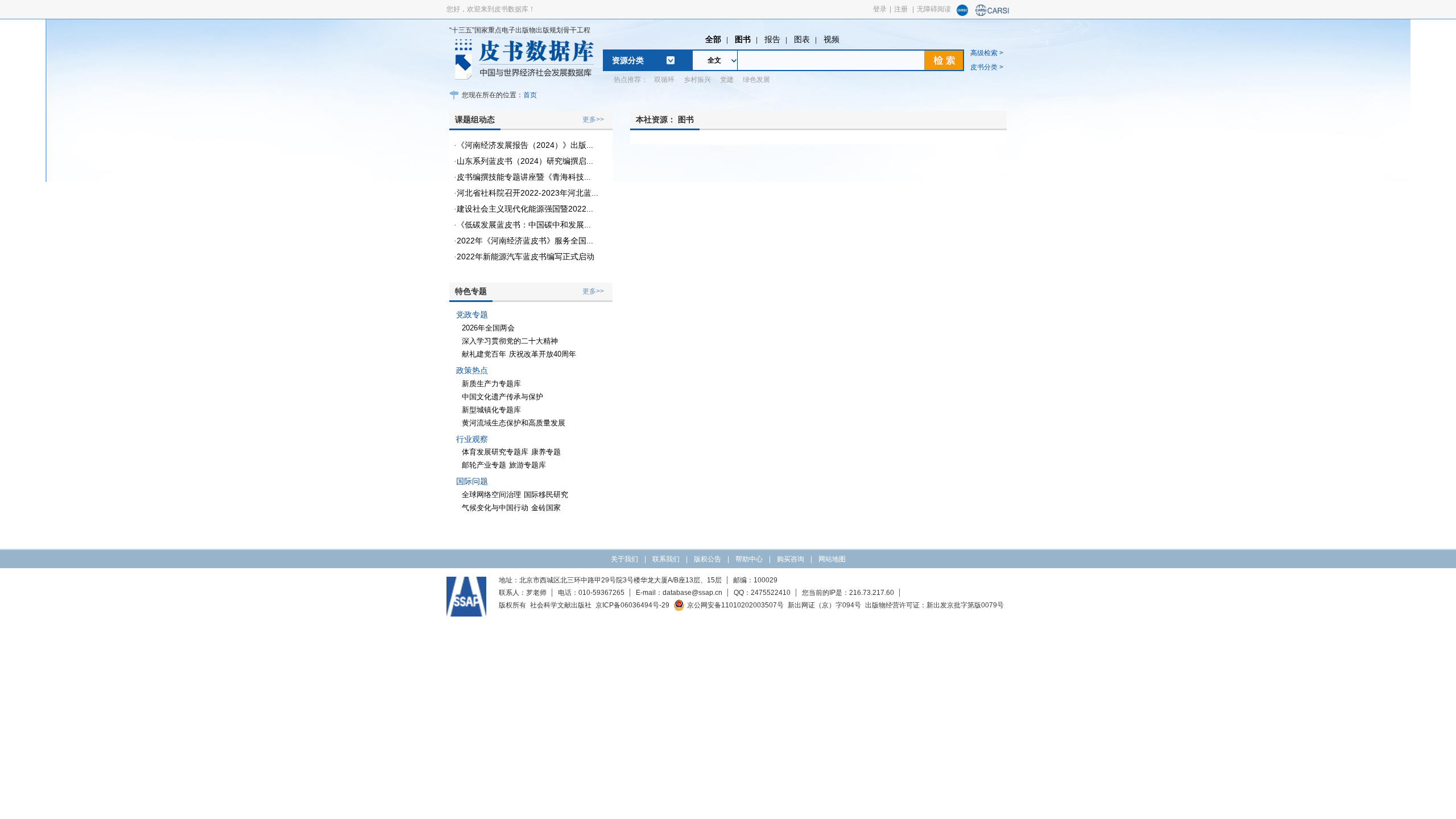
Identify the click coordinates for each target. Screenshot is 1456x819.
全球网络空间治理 (491, 494)
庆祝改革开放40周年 (542, 354)
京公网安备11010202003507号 (735, 605)
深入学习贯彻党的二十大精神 (510, 341)
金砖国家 (546, 507)
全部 (713, 39)
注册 (901, 9)
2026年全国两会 (488, 328)
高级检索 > (986, 53)
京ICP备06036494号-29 (632, 605)
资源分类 (628, 60)
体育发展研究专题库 (495, 452)
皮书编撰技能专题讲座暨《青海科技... (524, 176)
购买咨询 (790, 559)
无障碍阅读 (934, 9)
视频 (831, 39)
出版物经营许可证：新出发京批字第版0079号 (934, 605)
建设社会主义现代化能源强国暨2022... (525, 208)
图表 (802, 39)
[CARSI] (992, 14)
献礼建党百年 (484, 354)
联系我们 (666, 559)
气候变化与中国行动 (495, 507)
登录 (880, 9)
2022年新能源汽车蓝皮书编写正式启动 (525, 256)
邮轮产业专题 (484, 465)
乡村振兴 (697, 80)
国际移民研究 (546, 494)
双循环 (664, 80)
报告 (772, 39)
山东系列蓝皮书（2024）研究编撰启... (525, 161)
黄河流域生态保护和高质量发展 (513, 423)
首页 (530, 95)
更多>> (593, 119)
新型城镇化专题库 (491, 410)
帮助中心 (749, 559)
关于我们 (624, 559)
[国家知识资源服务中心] (962, 14)
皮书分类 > (986, 67)
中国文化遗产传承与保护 (502, 396)
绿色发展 (756, 80)
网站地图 (832, 559)
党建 (727, 80)
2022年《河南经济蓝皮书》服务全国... (525, 240)
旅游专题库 (527, 465)
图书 (743, 39)
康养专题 (546, 452)
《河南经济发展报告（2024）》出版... (525, 145)
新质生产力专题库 (491, 383)
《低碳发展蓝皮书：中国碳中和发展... (524, 224)
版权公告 (707, 559)
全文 (714, 60)
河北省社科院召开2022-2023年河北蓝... (527, 192)
